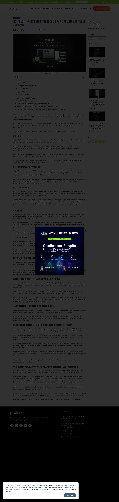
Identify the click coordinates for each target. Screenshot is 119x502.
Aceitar (70, 495)
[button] (81, 228)
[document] (59, 251)
